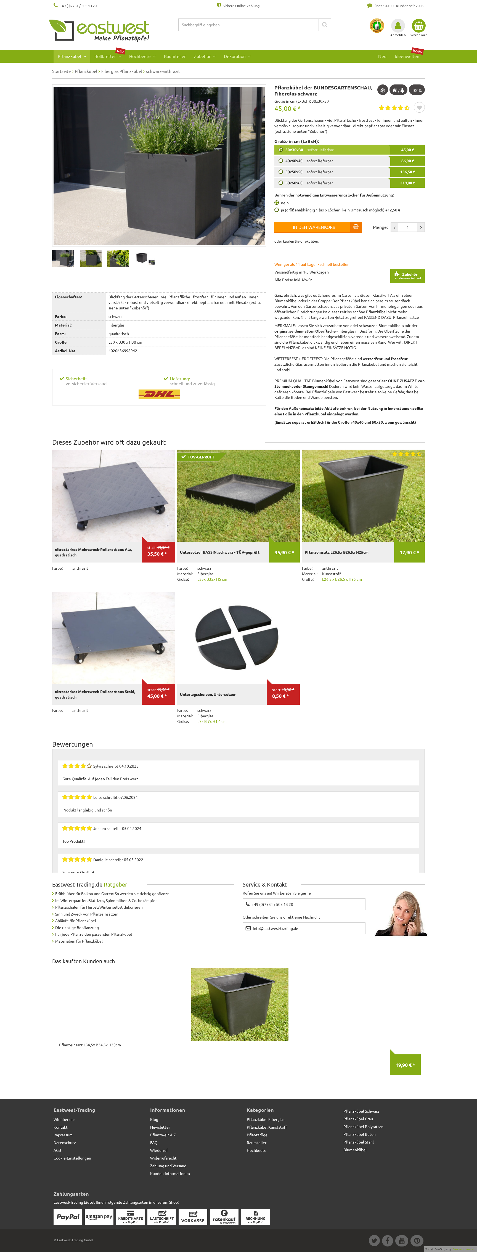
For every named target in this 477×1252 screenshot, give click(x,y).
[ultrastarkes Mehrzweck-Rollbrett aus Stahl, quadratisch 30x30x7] (113, 638)
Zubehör (203, 56)
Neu (382, 56)
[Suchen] (325, 24)
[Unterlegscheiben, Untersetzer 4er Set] (238, 638)
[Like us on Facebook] (387, 1241)
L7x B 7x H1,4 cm (212, 721)
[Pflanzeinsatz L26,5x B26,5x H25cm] (363, 496)
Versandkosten (464, 1249)
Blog (154, 1119)
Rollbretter (109, 54)
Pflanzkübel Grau (358, 1118)
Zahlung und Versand (168, 1165)
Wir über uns (64, 1119)
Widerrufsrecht (163, 1157)
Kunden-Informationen (170, 1173)
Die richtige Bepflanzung (77, 927)
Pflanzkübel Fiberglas (265, 1119)
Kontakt (61, 1126)
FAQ (154, 1142)
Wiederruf (159, 1150)
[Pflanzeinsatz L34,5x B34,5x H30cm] (239, 1004)
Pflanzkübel (70, 56)
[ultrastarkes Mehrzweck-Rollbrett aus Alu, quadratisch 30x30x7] (113, 496)
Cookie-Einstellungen (72, 1157)
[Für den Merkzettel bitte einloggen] (419, 107)
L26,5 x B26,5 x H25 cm (342, 579)
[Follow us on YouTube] (401, 1241)
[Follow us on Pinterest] (416, 1241)
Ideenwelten (408, 54)
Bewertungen (72, 744)
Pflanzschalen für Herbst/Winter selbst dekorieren (99, 906)
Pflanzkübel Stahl (358, 1141)
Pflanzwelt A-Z (163, 1134)
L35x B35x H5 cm (212, 579)
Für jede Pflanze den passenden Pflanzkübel (93, 934)
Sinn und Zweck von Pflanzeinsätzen (86, 913)
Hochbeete (140, 56)
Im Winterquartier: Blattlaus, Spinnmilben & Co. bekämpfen (106, 900)
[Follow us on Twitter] (374, 1241)
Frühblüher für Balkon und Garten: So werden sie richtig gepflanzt (112, 893)
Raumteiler (175, 56)
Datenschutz (65, 1142)
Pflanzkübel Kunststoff (267, 1126)
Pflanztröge (257, 1134)
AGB (57, 1150)
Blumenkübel (355, 1149)
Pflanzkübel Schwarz (361, 1110)
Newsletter (160, 1126)
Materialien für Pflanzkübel (79, 940)
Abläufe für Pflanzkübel (75, 920)
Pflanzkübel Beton (359, 1134)
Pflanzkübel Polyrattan (363, 1126)
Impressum (63, 1134)
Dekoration (235, 56)
